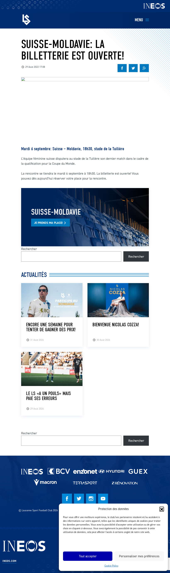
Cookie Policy (111, 565)
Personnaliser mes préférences (139, 556)
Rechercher (29, 249)
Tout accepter (88, 556)
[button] (162, 509)
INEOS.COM (9, 561)
